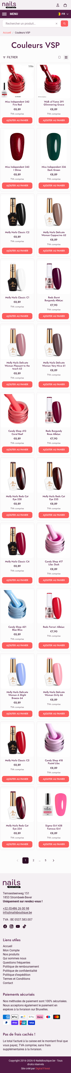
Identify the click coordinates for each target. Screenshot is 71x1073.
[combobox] (35, 23)
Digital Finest (43, 1068)
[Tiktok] (24, 926)
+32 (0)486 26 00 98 (16, 908)
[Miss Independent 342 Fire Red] (17, 81)
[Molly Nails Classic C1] (17, 277)
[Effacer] (56, 23)
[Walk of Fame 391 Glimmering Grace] (53, 81)
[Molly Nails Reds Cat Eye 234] (17, 805)
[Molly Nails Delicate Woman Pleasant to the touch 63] (17, 342)
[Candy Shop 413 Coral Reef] (17, 410)
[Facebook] (5, 926)
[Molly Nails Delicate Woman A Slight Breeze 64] (17, 672)
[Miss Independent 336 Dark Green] (53, 146)
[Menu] (10, 14)
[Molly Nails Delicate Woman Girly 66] (53, 672)
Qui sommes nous (14, 958)
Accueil (7, 32)
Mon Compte (11, 950)
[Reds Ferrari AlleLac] (53, 606)
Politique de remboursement (21, 966)
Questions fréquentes (16, 962)
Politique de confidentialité (20, 970)
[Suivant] (54, 860)
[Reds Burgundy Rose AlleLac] (53, 410)
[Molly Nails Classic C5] (17, 740)
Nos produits (11, 954)
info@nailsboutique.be (17, 912)
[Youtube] (18, 926)
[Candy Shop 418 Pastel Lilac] (53, 740)
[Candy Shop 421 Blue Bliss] (17, 606)
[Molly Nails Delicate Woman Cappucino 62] (53, 212)
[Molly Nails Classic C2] (17, 212)
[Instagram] (11, 926)
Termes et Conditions (16, 978)
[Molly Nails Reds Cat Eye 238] (17, 476)
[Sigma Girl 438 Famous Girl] (53, 805)
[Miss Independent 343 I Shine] (17, 146)
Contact (8, 982)
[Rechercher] (64, 23)
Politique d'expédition (16, 974)
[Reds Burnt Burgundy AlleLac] (53, 277)
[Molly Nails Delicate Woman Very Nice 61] (53, 342)
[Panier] (65, 5)
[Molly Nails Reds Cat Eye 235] (53, 476)
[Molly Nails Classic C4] (17, 541)
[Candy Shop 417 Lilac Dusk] (53, 541)
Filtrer (12, 57)
